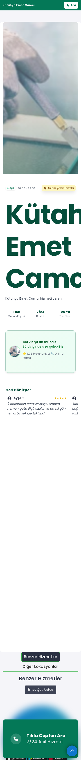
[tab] (40, 657)
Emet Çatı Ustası (41, 689)
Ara (73, 5)
